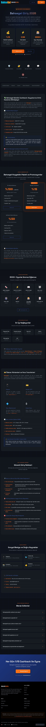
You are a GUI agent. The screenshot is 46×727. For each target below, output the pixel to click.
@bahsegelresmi (17, 587)
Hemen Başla (34, 207)
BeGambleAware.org (26, 675)
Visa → (9, 413)
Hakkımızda (3, 701)
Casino (25, 692)
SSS (43, 85)
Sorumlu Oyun (26, 705)
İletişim (25, 707)
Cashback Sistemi (5, 85)
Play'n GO (23, 352)
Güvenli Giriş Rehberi (36, 85)
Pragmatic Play (8, 352)
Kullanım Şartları (27, 701)
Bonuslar (13, 85)
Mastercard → (14, 413)
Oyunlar (18, 85)
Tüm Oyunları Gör (23, 309)
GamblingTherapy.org (28, 716)
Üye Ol (41, 2)
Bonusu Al (12, 207)
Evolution (37, 352)
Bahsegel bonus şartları (9, 258)
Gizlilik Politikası (27, 703)
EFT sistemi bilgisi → (30, 394)
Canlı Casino (26, 694)
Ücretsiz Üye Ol (23, 671)
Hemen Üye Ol (18, 51)
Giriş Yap (33, 2)
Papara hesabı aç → (12, 394)
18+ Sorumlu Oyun (40, 724)
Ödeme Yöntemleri (26, 85)
